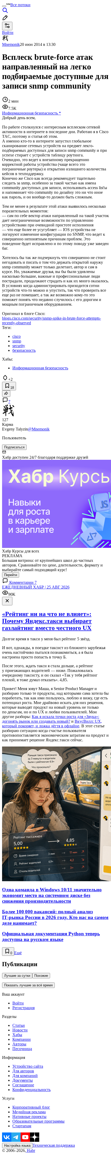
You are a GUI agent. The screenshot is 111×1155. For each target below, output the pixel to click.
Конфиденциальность (31, 1089)
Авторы (19, 1044)
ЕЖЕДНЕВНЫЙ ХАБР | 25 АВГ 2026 (35, 587)
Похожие (41, 976)
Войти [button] (7, 32)
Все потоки (20, 5)
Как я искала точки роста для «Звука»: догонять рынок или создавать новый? (50, 718)
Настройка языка (17, 1145)
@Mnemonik (39, 429)
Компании (21, 1039)
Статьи (18, 1025)
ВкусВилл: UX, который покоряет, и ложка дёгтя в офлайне (52, 723)
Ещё (18, 953)
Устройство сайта (27, 1066)
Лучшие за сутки (17, 976)
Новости (20, 1030)
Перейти (10, 575)
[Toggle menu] (4, 6)
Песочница (22, 1048)
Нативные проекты (29, 1116)
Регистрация (23, 1008)
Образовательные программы (38, 1121)
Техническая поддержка (54, 1145)
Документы (22, 1080)
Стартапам (21, 1126)
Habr (30, 1150)
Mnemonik (11, 44)
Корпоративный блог (31, 1107)
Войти (18, 1003)
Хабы (17, 1034)
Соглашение (23, 1085)
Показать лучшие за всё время (28, 985)
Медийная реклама (29, 1112)
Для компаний (25, 1075)
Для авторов (23, 1071)
